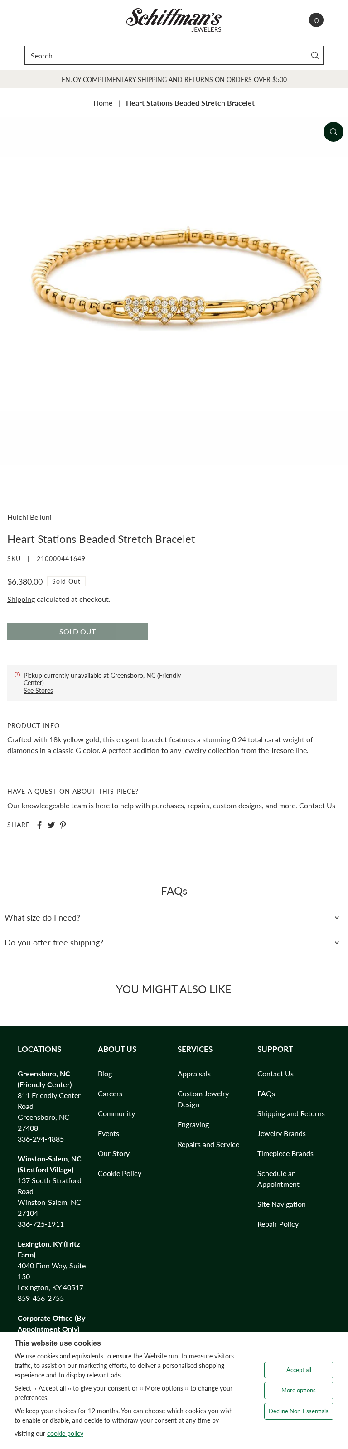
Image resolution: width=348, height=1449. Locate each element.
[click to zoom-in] (333, 132)
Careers (110, 1093)
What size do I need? (42, 917)
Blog (105, 1073)
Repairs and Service (208, 1144)
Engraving (193, 1124)
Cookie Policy (119, 1173)
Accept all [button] (298, 1369)
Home (102, 102)
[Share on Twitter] (51, 825)
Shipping (21, 599)
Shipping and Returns (291, 1113)
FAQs (266, 1093)
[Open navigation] (29, 20)
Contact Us (317, 805)
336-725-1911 (41, 1223)
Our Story (114, 1153)
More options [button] (298, 1390)
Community (116, 1113)
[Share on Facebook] (39, 825)
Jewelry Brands (281, 1133)
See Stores (38, 690)
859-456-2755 (41, 1298)
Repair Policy (278, 1223)
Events (108, 1133)
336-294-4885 (41, 1138)
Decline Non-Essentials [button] (299, 1411)
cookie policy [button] (65, 1433)
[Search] (314, 55)
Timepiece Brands (285, 1153)
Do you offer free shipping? (54, 942)
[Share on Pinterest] (63, 825)
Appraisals (194, 1073)
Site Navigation (281, 1204)
